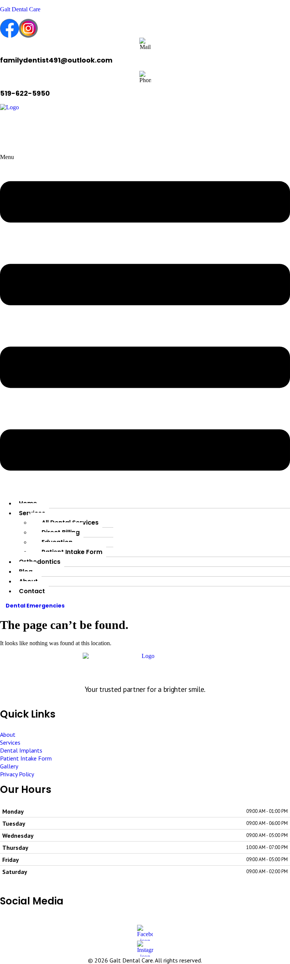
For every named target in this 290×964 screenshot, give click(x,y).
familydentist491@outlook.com (56, 60)
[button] (145, 323)
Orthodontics (39, 561)
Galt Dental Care (20, 9)
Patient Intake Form (72, 552)
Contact (32, 591)
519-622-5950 (25, 93)
